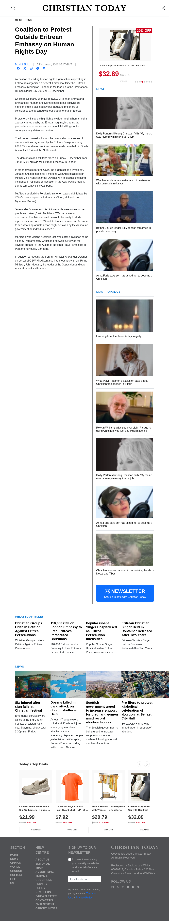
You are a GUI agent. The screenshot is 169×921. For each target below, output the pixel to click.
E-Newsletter (46, 896)
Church (16, 871)
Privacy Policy (84, 897)
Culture (16, 875)
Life (13, 879)
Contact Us (44, 900)
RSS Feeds (43, 892)
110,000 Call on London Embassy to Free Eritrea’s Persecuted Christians (66, 631)
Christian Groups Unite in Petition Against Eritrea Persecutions (28, 629)
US (12, 883)
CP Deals (123, 81)
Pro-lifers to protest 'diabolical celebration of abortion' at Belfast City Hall (136, 710)
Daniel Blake (22, 64)
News (28, 19)
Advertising (44, 871)
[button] (5, 8)
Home (18, 19)
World (15, 866)
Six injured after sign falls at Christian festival (28, 706)
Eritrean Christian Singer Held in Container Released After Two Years (136, 629)
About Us (42, 859)
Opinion (15, 862)
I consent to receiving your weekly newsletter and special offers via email (85, 865)
